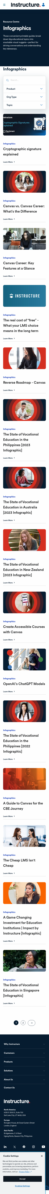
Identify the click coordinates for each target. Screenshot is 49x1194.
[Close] (42, 1156)
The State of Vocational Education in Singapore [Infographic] (21, 990)
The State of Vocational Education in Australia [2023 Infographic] (21, 507)
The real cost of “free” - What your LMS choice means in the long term (21, 325)
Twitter (14, 1147)
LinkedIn (5, 1147)
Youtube (43, 1147)
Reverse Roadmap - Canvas (24, 382)
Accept (22, 1179)
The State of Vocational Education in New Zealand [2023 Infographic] (23, 569)
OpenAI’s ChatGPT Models (24, 684)
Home (17, 1101)
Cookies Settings (22, 1186)
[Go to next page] (31, 1023)
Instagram (33, 1147)
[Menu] (4, 4)
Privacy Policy (24, 1172)
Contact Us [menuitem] (9, 1088)
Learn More (8, 162)
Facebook (24, 1147)
